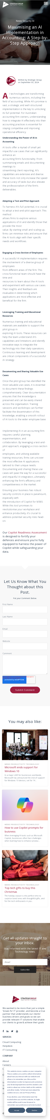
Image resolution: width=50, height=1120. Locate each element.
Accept (16, 1110)
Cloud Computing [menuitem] (12, 1042)
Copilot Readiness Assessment (27, 532)
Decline (34, 1110)
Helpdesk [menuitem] (8, 1046)
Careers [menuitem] (7, 1065)
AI (33, 20)
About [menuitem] (6, 1061)
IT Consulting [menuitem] (10, 1049)
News (19, 20)
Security (27, 20)
